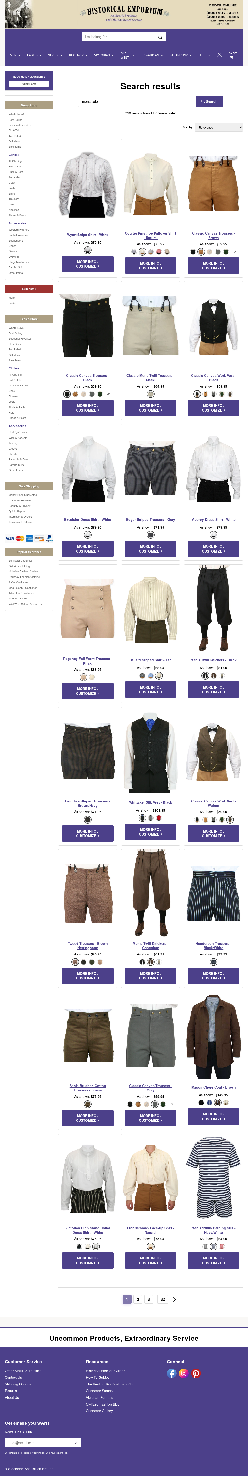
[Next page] (174, 1299)
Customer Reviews (20, 500)
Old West (125, 55)
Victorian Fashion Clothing (24, 571)
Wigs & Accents (18, 437)
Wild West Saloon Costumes (25, 604)
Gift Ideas (14, 141)
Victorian (102, 55)
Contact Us (13, 1377)
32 (163, 1299)
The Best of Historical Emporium (110, 1384)
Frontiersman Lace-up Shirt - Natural (150, 1230)
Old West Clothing (19, 566)
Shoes (53, 55)
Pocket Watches (18, 235)
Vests (12, 188)
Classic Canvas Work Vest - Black (213, 377)
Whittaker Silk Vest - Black (150, 802)
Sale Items (15, 146)
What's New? (16, 114)
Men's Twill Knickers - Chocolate (151, 945)
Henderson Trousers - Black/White (214, 945)
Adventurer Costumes (22, 593)
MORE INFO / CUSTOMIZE (87, 264)
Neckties (14, 210)
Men (13, 55)
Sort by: (188, 127)
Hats (11, 204)
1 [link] (127, 1299)
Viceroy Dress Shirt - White (214, 519)
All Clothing (15, 161)
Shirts (12, 193)
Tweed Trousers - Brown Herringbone (88, 945)
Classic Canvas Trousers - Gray (150, 1087)
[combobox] (136, 101)
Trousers (14, 199)
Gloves (13, 251)
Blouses (13, 396)
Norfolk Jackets (18, 598)
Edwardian (150, 55)
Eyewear (14, 256)
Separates (15, 177)
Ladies (32, 55)
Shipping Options (18, 1384)
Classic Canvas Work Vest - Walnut (213, 803)
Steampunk (179, 55)
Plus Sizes (15, 344)
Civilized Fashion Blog (103, 1404)
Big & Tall (14, 130)
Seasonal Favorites (20, 125)
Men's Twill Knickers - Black (214, 660)
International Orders (20, 516)
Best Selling (15, 119)
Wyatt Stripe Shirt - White (87, 234)
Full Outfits (15, 166)
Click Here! (29, 84)
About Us (12, 1397)
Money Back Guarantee (23, 495)
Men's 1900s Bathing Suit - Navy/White (214, 1230)
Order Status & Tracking (23, 1370)
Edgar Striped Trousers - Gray (150, 519)
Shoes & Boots (17, 215)
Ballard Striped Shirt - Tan (150, 660)
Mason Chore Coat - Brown (213, 1087)
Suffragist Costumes (21, 560)
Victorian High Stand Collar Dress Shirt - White (87, 1230)
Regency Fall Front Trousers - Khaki (87, 660)
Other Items (16, 273)
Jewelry (13, 443)
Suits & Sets (16, 172)
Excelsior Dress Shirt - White (87, 519)
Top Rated (15, 136)
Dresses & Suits (18, 385)
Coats (12, 182)
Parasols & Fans (18, 459)
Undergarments (18, 432)
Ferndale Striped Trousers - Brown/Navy (87, 803)
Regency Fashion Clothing (24, 577)
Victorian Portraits (99, 1397)
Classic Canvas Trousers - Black (87, 377)
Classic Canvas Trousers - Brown (213, 235)
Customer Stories (99, 1390)
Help (202, 55)
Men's (12, 297)
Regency (76, 55)
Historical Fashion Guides (105, 1370)
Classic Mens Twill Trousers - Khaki (150, 377)
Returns (11, 1390)
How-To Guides (97, 1377)
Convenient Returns (20, 522)
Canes (12, 246)
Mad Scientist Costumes (23, 588)
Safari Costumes (18, 582)
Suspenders (16, 240)
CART (233, 53)
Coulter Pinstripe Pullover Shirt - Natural (150, 235)
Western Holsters (19, 229)
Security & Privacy (20, 505)
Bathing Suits (16, 267)
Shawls (13, 454)
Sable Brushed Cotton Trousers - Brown (88, 1087)
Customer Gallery (99, 1410)
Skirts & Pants (17, 407)
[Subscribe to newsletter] (76, 1442)
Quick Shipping (17, 511)
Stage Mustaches (19, 262)
